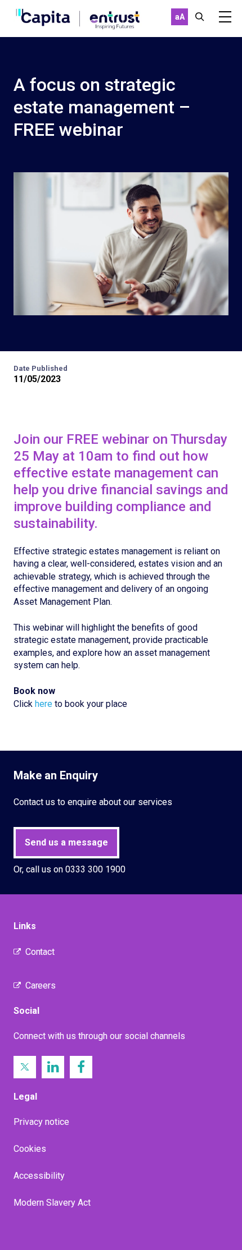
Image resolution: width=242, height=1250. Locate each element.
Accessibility (39, 1175)
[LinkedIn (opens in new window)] (53, 1067)
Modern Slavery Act (52, 1202)
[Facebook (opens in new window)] (81, 1067)
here (43, 703)
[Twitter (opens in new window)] (25, 1067)
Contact (40, 951)
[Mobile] (225, 17)
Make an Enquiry (56, 775)
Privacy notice (41, 1121)
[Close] (199, 17)
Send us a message (66, 842)
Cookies (30, 1148)
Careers (40, 985)
